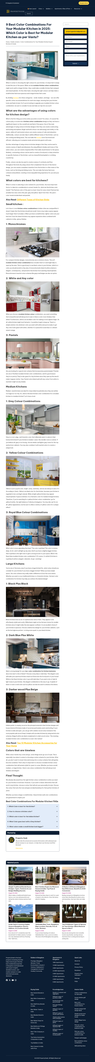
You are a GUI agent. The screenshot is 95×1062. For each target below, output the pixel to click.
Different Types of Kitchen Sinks (33, 199)
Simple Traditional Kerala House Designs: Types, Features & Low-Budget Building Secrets (20, 889)
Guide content (15, 42)
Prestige (33, 961)
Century (33, 967)
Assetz (41, 965)
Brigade (39, 961)
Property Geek (21, 838)
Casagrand (34, 969)
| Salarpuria (39, 967)
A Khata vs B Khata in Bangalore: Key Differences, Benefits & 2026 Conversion (74, 889)
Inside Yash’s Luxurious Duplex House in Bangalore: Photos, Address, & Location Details (19, 926)
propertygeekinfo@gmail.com (75, 31)
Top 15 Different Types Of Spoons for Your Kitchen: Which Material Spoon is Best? (74, 926)
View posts (19, 848)
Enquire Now (84, 3)
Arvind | (41, 969)
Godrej (33, 971)
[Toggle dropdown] (43, 8)
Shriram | (34, 963)
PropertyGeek (44, 1058)
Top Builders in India (37, 1043)
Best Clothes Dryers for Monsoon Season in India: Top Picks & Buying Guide (47, 889)
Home (7, 42)
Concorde (39, 971)
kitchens (15, 98)
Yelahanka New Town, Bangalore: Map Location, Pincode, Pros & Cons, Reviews (47, 926)
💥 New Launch (31, 8)
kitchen (39, 137)
